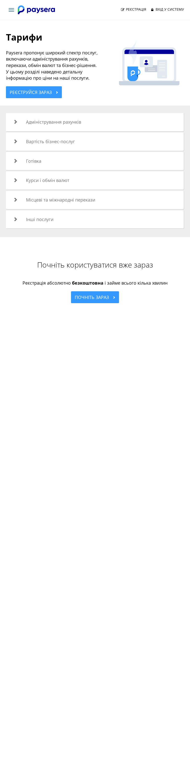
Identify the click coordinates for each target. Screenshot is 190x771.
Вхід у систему (169, 9)
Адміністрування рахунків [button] (53, 122)
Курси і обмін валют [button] (47, 180)
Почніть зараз (92, 297)
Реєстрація (135, 9)
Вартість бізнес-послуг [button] (50, 141)
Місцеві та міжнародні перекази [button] (60, 200)
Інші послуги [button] (39, 219)
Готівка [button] (33, 161)
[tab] (95, 122)
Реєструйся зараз (31, 92)
